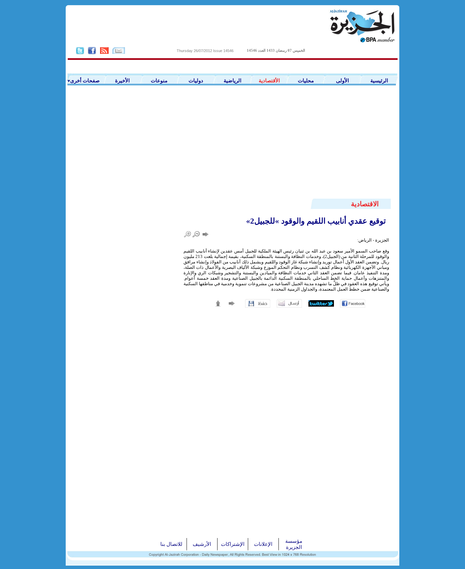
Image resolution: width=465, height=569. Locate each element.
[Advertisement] (232, 146)
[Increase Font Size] (187, 234)
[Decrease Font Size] (196, 234)
